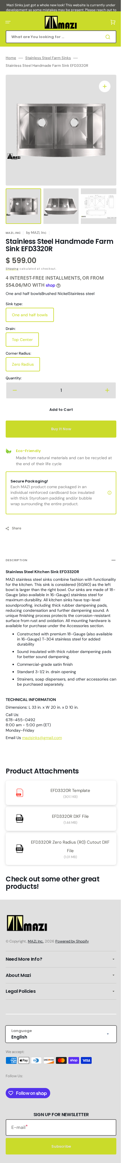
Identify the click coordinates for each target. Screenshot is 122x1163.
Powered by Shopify (72, 941)
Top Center (25, 336)
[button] (8, 22)
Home (11, 58)
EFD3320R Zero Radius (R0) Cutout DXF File (68, 846)
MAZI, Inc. (35, 941)
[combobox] (59, 36)
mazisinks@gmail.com (42, 737)
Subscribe (59, 1146)
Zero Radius (26, 361)
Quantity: (14, 372)
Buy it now (59, 423)
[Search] (104, 37)
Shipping (12, 263)
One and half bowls (31, 311)
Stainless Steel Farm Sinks (48, 58)
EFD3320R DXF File (68, 816)
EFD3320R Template (68, 790)
